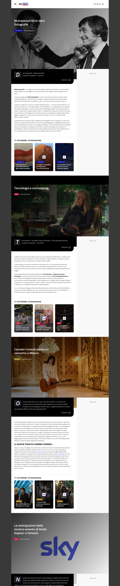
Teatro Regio (42, 452)
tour (61, 436)
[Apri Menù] (16, 4)
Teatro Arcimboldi (59, 454)
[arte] (24, 4)
